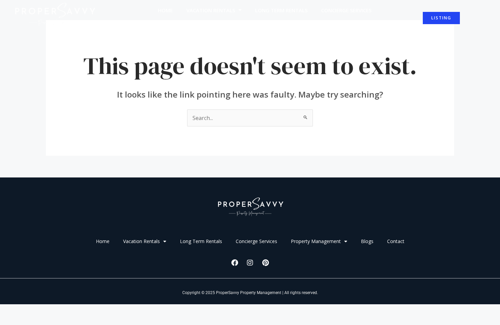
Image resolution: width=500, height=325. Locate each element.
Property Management (227, 25)
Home (165, 10)
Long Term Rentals (281, 10)
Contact (321, 25)
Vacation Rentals (210, 10)
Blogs (287, 25)
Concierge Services (346, 10)
